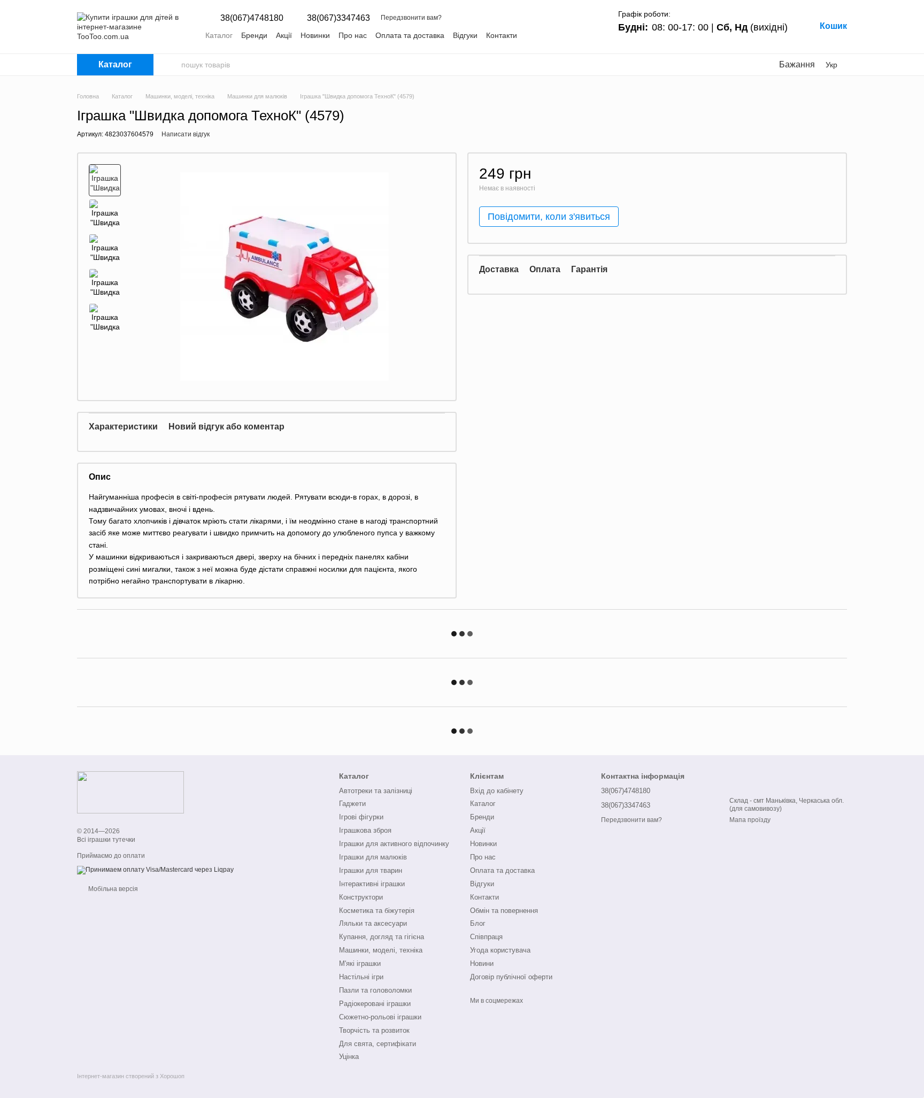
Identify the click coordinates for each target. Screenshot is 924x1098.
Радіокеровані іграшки (375, 1004)
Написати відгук (185, 134)
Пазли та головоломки (375, 990)
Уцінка (349, 1057)
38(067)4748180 (251, 18)
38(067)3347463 (338, 18)
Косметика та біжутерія (376, 911)
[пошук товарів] (172, 64)
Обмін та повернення (504, 911)
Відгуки (465, 35)
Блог (478, 923)
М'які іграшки (360, 963)
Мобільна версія (112, 889)
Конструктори (361, 897)
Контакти (501, 35)
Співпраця (486, 937)
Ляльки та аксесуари (373, 923)
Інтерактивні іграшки (372, 884)
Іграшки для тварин (370, 870)
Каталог (219, 35)
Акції (284, 35)
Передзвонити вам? (411, 17)
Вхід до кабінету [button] (496, 791)
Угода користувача (500, 950)
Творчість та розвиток (374, 1030)
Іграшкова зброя (365, 830)
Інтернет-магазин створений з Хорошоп (130, 1076)
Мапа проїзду (750, 820)
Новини (482, 963)
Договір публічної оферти (511, 977)
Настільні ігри (361, 977)
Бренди (254, 35)
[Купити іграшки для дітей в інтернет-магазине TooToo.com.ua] (130, 792)
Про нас (352, 35)
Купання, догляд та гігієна (381, 937)
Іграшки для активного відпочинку (394, 844)
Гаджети (352, 804)
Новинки (315, 35)
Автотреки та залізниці (375, 791)
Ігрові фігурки (361, 817)
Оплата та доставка (409, 35)
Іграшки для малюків (373, 857)
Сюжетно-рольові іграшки (380, 1017)
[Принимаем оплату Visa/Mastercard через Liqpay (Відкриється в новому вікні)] (155, 869)
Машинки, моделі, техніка (380, 950)
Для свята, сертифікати (377, 1044)
